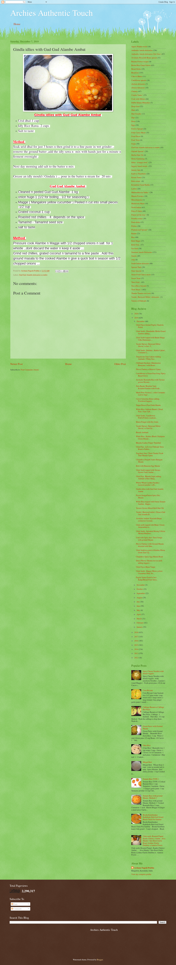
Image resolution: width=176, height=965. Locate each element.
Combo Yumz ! (137, 95)
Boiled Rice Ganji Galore (141, 65)
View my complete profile (141, 874)
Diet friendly (136, 113)
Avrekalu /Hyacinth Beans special (144, 57)
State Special (136, 271)
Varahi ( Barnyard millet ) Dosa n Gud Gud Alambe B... (150, 513)
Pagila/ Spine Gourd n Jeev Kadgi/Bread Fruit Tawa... (147, 578)
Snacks (134, 256)
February (140, 622)
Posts (15, 904)
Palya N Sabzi (136, 211)
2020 (136, 313)
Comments (17, 908)
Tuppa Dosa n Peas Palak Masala (148, 405)
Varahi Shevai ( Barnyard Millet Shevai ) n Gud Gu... (148, 427)
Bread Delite (136, 69)
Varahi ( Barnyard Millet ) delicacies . (145, 297)
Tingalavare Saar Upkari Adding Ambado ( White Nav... (148, 357)
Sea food (134, 248)
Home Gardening (138, 158)
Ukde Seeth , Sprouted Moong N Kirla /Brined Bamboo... (150, 532)
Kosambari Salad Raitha (140, 184)
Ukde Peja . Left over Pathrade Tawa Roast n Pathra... (150, 447)
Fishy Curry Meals (138, 132)
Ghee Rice (147, 745)
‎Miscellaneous (136, 199)
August (140, 597)
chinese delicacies (138, 87)
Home (17, 24)
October (140, 589)
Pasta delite (135, 222)
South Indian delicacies (140, 263)
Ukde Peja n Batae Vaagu (145, 567)
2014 (136, 649)
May (139, 610)
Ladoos (134, 188)
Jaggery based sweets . (139, 166)
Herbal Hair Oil (137, 155)
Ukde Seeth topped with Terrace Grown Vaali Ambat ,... (148, 471)
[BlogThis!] (59, 271)
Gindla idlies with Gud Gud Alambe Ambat (149, 490)
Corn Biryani (148, 690)
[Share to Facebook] (64, 271)
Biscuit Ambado (142, 432)
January (140, 627)
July (138, 601)
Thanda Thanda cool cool (140, 293)
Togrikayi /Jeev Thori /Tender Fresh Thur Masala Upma (149, 454)
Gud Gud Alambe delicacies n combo (33, 275)
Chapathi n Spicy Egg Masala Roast (149, 556)
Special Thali (136, 267)
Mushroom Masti (137, 203)
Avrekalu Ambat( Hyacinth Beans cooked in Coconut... (149, 519)
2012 (136, 657)
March (139, 618)
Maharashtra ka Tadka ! (140, 192)
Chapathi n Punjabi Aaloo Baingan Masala (149, 460)
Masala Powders (137, 196)
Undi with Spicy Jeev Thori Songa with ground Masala (149, 538)
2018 (136, 632)
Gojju (133, 143)
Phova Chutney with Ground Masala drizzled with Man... (150, 544)
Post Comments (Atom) (30, 369)
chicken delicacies (138, 84)
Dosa (133, 121)
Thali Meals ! (136, 289)
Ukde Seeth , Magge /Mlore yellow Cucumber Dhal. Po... (149, 572)
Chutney (134, 91)
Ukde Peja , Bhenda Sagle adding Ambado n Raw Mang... (148, 477)
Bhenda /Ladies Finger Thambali (148, 442)
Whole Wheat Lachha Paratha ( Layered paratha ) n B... (148, 483)
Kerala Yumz (136, 177)
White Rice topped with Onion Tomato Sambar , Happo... (150, 502)
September (141, 593)
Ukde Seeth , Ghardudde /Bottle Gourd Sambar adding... (151, 332)
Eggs (133, 125)
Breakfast (135, 72)
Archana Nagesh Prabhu (144, 868)
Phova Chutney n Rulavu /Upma (148, 369)
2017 (136, 636)
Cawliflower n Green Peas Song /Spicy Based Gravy (151, 374)
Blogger (100, 959)
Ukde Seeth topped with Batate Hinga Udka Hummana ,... (150, 338)
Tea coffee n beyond (138, 286)
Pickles (134, 226)
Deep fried (135, 106)
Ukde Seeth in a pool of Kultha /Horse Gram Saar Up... (150, 551)
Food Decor (135, 136)
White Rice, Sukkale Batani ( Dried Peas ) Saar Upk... (149, 410)
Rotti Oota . (135, 244)
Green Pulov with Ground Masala (153, 727)
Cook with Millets (138, 99)
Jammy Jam (135, 170)
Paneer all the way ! (138, 214)
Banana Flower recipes (140, 61)
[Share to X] (62, 271)
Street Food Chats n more (141, 274)
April (139, 614)
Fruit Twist (135, 140)
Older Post (120, 364)
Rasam (133, 233)
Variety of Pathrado (138, 300)
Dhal (133, 110)
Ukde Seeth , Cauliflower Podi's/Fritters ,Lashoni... (146, 416)
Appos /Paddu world (139, 46)
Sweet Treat (135, 278)
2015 (136, 645)
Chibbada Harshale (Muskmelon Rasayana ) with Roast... (148, 364)
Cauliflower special (138, 80)
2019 (136, 317)
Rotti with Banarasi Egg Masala (148, 466)
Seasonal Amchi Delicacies (141, 252)
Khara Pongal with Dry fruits (147, 422)
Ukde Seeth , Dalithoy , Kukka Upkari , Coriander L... (151, 351)
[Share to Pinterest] (67, 271)
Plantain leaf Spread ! (139, 229)
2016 (136, 640)
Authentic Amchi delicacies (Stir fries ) (146, 54)
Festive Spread (137, 128)
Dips (133, 117)
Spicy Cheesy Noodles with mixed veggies (153, 672)
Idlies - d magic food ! (139, 162)
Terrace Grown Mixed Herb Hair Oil (150, 508)
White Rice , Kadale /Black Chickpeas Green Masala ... (150, 437)
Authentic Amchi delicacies (141, 50)
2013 (136, 653)
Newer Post (16, 364)
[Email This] (56, 271)
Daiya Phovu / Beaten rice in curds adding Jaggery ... (149, 561)
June (139, 606)
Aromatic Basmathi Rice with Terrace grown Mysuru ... (150, 380)
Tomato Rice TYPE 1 (151, 779)
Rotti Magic (135, 241)
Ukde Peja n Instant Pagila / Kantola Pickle (149, 326)
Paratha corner (136, 218)
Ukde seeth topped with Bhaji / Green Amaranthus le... (150, 526)
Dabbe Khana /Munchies (140, 102)
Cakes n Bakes (136, 76)
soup (133, 259)
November (141, 585)
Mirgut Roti (147, 762)
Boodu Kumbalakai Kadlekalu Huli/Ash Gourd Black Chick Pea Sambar (153, 817)
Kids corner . (136, 181)
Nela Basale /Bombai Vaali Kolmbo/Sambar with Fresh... (148, 387)
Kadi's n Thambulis (138, 173)
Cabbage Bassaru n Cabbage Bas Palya (153, 708)
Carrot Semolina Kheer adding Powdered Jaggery (147, 399)
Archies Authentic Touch (51, 12)
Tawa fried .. (136, 282)
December (141, 321)
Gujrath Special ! (137, 151)
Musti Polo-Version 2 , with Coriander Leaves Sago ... (150, 393)
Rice (133, 237)
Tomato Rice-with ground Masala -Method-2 (152, 796)
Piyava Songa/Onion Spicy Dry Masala (148, 496)
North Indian (136, 207)
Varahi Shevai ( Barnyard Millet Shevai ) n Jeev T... (148, 345)
